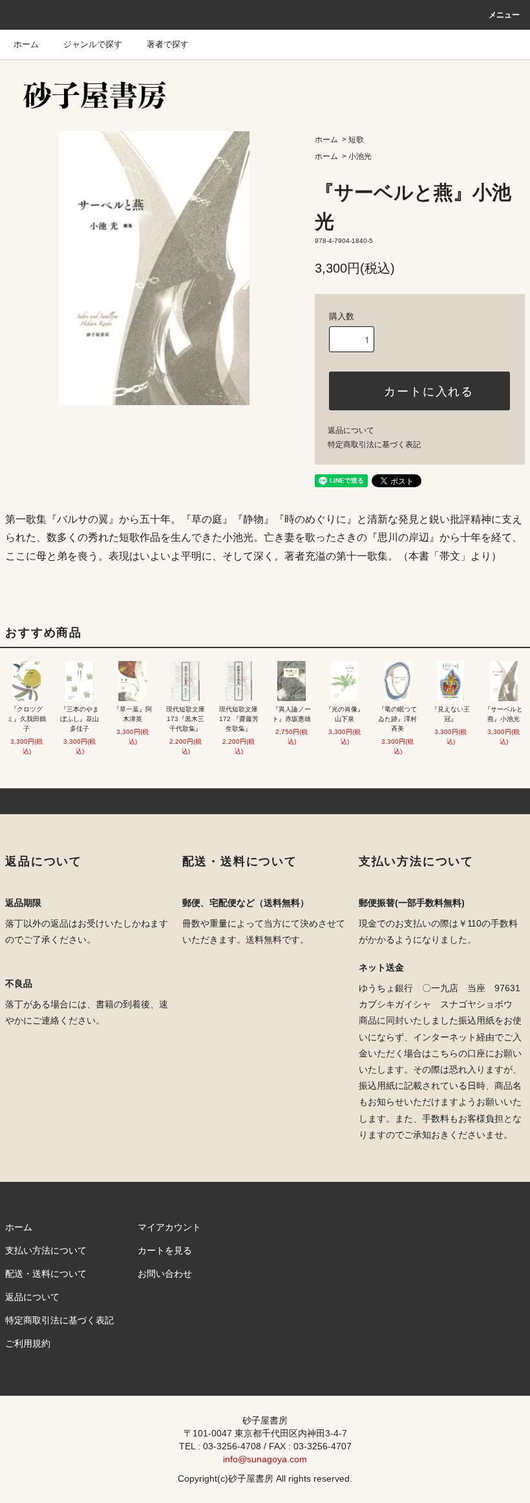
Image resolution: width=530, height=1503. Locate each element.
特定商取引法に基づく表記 (374, 444)
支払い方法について (46, 1250)
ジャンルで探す (92, 44)
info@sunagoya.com (265, 1459)
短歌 (356, 139)
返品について (351, 430)
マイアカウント (169, 1227)
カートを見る (165, 1250)
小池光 (360, 156)
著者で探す (168, 44)
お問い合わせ (165, 1273)
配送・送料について (46, 1273)
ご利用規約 (27, 1343)
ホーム (26, 44)
